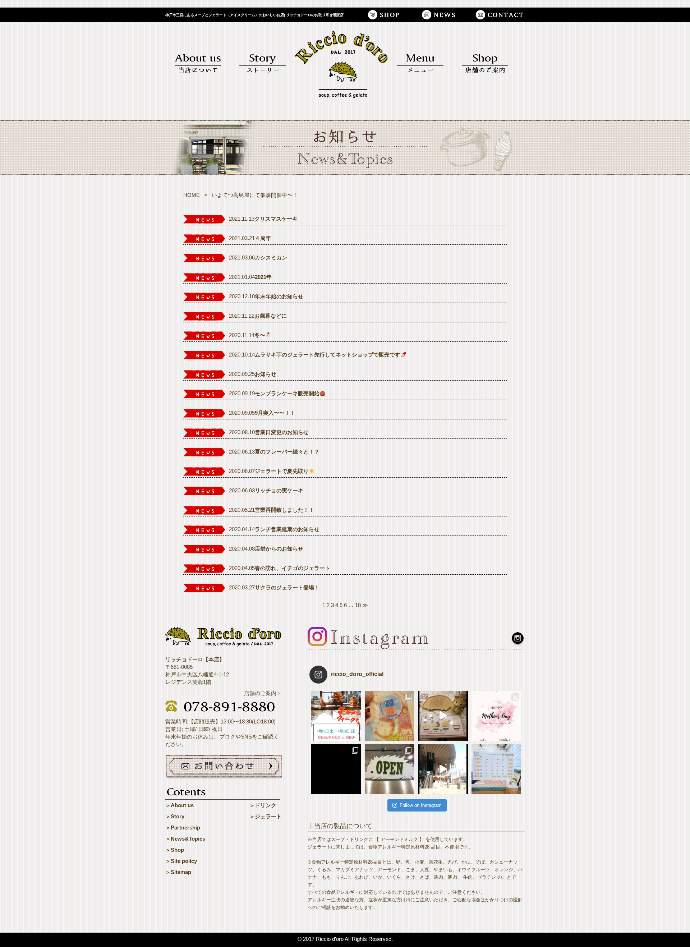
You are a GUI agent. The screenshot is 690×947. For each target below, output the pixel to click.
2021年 (263, 277)
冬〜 (259, 335)
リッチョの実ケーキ (279, 490)
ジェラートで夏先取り (282, 471)
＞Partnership (182, 827)
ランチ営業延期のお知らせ (287, 529)
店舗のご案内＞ (263, 693)
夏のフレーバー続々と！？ (287, 452)
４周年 (263, 238)
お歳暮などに (270, 316)
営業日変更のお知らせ (282, 432)
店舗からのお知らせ (279, 549)
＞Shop (174, 850)
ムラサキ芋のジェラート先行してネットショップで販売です (327, 354)
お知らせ (265, 374)
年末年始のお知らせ (279, 296)
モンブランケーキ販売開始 (287, 393)
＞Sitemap (178, 872)
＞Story (174, 816)
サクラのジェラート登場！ (287, 587)
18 (358, 605)
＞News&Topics (185, 839)
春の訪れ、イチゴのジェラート (292, 568)
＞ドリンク (262, 805)
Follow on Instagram (421, 805)
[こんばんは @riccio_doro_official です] (443, 769)
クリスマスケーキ (276, 219)
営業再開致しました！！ (284, 510)
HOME (191, 195)
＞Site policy (181, 861)
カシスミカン (271, 257)
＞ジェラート (265, 816)
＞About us (179, 805)
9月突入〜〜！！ (275, 413)
